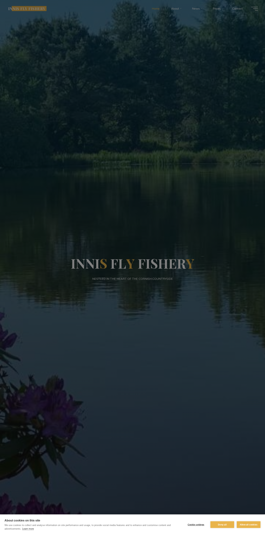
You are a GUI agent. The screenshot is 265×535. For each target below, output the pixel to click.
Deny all (222, 524)
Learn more (28, 528)
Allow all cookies (248, 524)
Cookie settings (196, 524)
